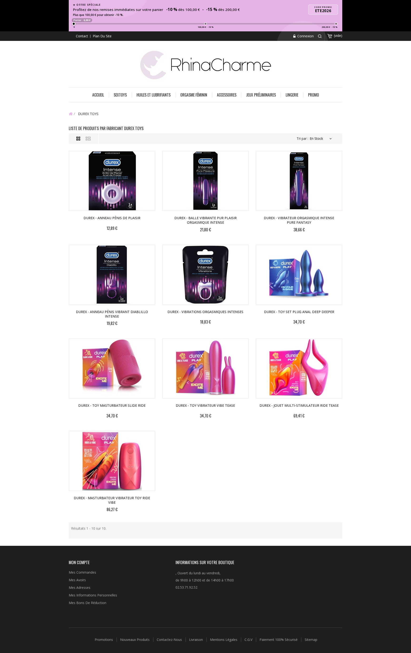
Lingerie (292, 94)
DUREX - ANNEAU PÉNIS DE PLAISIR (111, 218)
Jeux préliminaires (261, 94)
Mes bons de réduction (87, 602)
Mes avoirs (77, 580)
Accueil (98, 94)
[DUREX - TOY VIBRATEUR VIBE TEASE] (205, 368)
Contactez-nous (170, 639)
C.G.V (249, 639)
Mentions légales (224, 639)
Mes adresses (79, 587)
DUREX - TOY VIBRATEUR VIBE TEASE (205, 405)
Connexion (305, 36)
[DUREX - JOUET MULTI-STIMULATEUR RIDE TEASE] (299, 368)
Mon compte (79, 562)
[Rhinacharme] (205, 64)
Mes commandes (82, 572)
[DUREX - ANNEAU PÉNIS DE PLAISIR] (112, 181)
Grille (78, 138)
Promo (313, 94)
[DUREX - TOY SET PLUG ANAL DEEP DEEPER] (299, 275)
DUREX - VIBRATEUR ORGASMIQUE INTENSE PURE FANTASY (299, 220)
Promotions (104, 639)
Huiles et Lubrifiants (154, 94)
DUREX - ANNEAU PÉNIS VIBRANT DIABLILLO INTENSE (112, 314)
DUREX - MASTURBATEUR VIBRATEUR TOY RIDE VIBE (112, 500)
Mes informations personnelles (93, 595)
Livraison (196, 639)
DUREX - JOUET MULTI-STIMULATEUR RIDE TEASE (299, 405)
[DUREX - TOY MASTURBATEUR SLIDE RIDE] (112, 368)
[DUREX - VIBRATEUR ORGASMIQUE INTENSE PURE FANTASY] (299, 181)
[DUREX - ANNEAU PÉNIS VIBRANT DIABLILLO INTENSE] (112, 275)
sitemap (311, 639)
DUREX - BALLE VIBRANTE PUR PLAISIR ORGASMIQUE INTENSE (205, 220)
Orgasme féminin (193, 94)
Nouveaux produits (135, 639)
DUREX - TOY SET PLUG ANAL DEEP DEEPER (299, 312)
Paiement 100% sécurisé (278, 639)
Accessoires (226, 94)
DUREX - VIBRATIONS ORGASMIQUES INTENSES (205, 312)
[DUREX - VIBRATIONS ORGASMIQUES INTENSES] (205, 275)
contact (82, 36)
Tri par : (302, 138)
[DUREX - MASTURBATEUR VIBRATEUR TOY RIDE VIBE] (112, 461)
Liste (88, 138)
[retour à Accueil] (71, 113)
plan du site (102, 36)
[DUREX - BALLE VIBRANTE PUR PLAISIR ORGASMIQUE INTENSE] (205, 181)
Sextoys (120, 94)
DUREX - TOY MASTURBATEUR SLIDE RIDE (112, 405)
